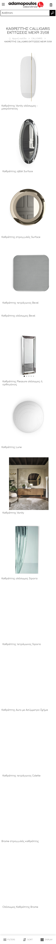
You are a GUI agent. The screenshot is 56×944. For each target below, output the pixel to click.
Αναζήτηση (52, 13)
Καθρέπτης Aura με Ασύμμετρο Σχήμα (24, 710)
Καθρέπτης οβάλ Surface (17, 171)
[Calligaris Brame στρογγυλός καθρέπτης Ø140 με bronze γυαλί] (27, 812)
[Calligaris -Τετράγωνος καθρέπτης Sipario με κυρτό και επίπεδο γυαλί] (28, 615)
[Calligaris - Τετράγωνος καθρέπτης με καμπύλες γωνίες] (28, 273)
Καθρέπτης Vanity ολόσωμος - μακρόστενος (19, 107)
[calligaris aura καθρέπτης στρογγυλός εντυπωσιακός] (27, 680)
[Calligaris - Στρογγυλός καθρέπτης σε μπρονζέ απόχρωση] (27, 207)
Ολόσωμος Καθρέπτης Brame (20, 907)
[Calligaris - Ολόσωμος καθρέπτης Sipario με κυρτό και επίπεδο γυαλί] (27, 549)
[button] (24, 376)
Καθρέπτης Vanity (13, 513)
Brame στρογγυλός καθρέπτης (20, 841)
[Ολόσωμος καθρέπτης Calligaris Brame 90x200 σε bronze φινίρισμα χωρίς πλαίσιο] (28, 877)
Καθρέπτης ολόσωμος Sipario (19, 578)
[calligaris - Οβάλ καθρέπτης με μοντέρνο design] (28, 142)
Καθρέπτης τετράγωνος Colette (21, 775)
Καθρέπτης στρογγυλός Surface (20, 237)
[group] (28, 352)
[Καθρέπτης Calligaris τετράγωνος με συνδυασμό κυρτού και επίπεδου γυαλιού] (28, 746)
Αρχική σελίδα (19, 39)
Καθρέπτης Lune (11, 447)
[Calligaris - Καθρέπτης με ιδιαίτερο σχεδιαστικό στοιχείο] (28, 483)
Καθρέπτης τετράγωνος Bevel (20, 303)
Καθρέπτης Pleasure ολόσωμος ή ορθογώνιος (22, 383)
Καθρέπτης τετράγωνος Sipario (21, 644)
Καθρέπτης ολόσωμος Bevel (18, 316)
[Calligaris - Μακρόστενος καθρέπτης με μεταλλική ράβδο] (27, 76)
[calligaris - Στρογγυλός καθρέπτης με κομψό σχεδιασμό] (27, 418)
